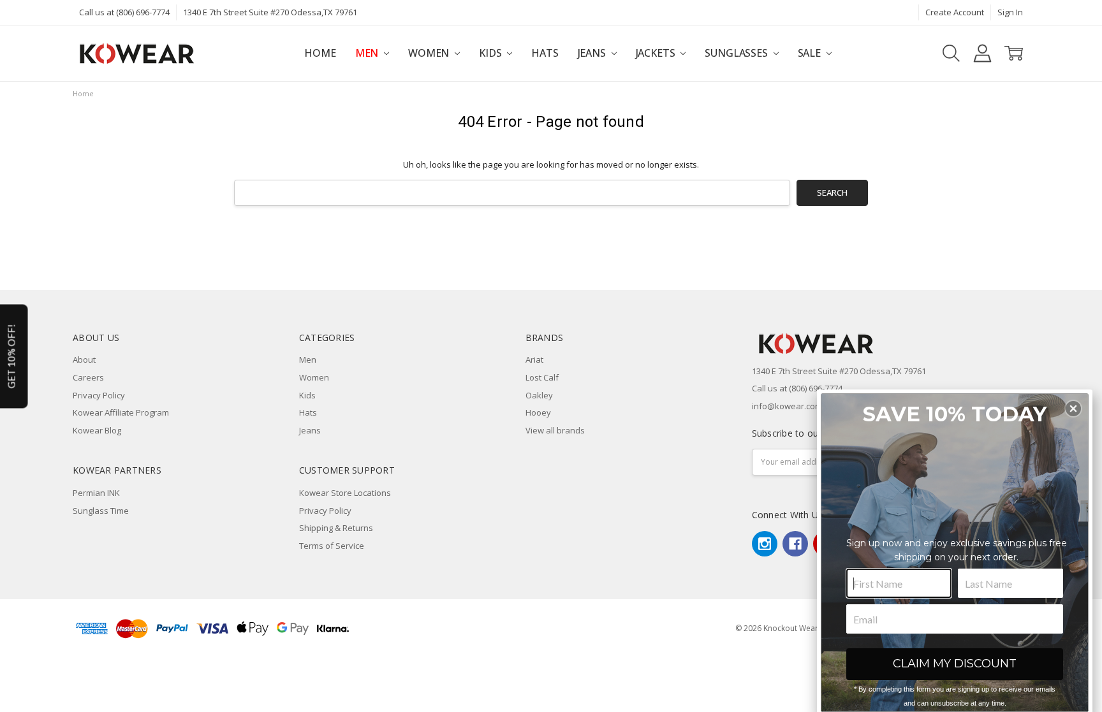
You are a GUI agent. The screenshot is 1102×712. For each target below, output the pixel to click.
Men (368, 53)
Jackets (657, 53)
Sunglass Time (101, 510)
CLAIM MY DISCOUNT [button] (955, 664)
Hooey (538, 412)
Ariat (534, 359)
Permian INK (96, 492)
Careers (88, 377)
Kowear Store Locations (345, 492)
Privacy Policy (99, 395)
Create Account (954, 12)
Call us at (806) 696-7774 (124, 12)
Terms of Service (331, 545)
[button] (1073, 408)
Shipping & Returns (336, 528)
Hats (544, 53)
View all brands (555, 430)
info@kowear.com (787, 406)
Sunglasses (737, 53)
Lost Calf (542, 377)
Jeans (593, 53)
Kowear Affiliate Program (121, 412)
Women (430, 53)
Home (319, 53)
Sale (810, 53)
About (84, 359)
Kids (491, 53)
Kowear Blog (97, 430)
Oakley (539, 395)
